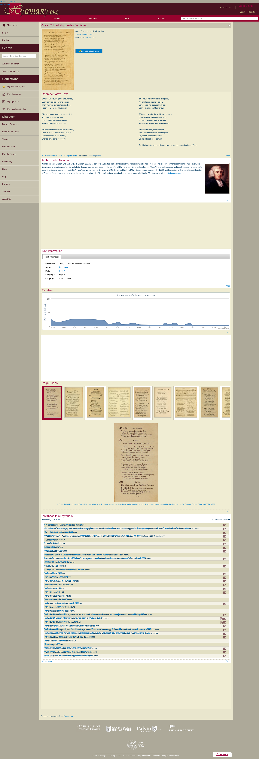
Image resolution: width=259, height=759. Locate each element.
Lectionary (7, 161)
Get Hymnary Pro (173, 756)
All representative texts (52, 156)
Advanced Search (10, 64)
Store (127, 18)
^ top (228, 156)
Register (252, 12)
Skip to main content (8, 1)
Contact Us (119, 756)
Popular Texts (8, 147)
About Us (6, 199)
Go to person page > (175, 173)
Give (163, 756)
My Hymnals (13, 101)
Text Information (52, 257)
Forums (6, 184)
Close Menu (12, 25)
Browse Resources (11, 124)
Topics (5, 139)
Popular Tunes (9, 154)
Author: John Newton (83, 35)
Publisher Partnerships (150, 756)
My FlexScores (14, 94)
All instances (47, 661)
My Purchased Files (16, 109)
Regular (91, 156)
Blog (4, 176)
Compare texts (70, 156)
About (94, 756)
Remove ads (225, 8)
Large (98, 156)
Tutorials (6, 191)
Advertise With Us (132, 756)
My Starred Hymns (16, 86)
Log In (5, 33)
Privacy (111, 756)
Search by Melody (10, 71)
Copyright (102, 756)
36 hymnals (90, 38)
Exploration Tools (10, 132)
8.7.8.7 (62, 271)
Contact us (68, 716)
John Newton (64, 267)
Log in (242, 12)
